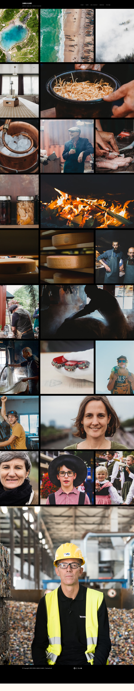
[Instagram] (77, 668)
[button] (87, 4)
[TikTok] (74, 668)
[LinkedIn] (79, 668)
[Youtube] (81, 668)
